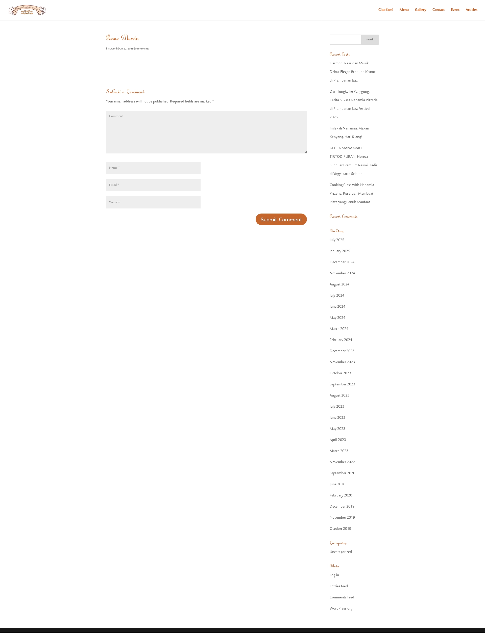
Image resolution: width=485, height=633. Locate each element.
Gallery (420, 10)
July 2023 (337, 407)
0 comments (142, 48)
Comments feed (342, 597)
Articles (471, 10)
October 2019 (340, 529)
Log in (334, 575)
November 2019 (342, 518)
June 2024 (337, 307)
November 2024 (342, 273)
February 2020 (341, 495)
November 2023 (342, 362)
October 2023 (340, 373)
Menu (404, 10)
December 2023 (342, 351)
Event (455, 10)
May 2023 (337, 429)
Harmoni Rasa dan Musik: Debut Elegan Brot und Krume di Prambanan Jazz (353, 72)
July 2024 (337, 296)
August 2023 (339, 395)
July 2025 (337, 240)
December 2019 (342, 507)
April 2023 (338, 440)
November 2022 (342, 462)
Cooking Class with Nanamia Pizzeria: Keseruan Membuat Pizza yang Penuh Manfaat (352, 193)
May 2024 (337, 318)
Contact (438, 10)
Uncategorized (341, 552)
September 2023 (342, 384)
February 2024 (341, 340)
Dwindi (113, 48)
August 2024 (339, 284)
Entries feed (339, 586)
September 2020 (342, 473)
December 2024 (342, 262)
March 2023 (339, 451)
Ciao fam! (385, 10)
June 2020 (337, 484)
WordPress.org (341, 608)
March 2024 (339, 329)
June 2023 (337, 418)
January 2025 (340, 251)
